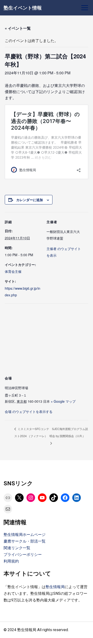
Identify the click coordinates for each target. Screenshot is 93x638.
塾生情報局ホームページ (25, 534)
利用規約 (11, 561)
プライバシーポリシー (23, 554)
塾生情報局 (55, 587)
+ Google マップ (63, 401)
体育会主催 (13, 271)
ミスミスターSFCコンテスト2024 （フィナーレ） (31, 432)
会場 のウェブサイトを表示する (28, 411)
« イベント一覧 (18, 28)
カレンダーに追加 (29, 199)
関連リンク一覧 (17, 548)
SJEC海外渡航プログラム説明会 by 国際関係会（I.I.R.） (68, 432)
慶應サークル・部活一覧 (25, 541)
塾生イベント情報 (23, 8)
